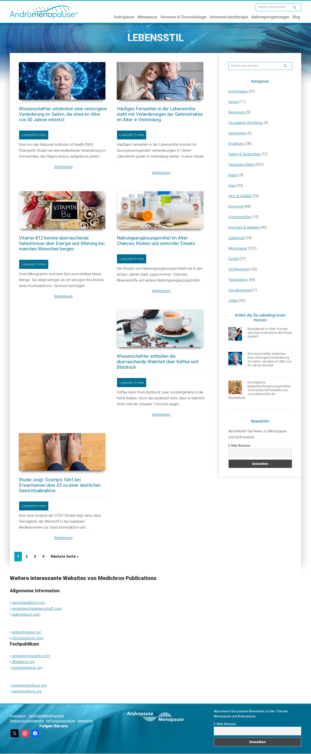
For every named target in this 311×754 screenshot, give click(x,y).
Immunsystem (239, 217)
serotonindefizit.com (28, 602)
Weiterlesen (63, 167)
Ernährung (236, 143)
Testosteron (238, 279)
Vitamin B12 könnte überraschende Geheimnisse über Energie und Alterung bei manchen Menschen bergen (62, 243)
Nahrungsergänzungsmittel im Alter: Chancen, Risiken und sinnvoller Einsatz (156, 240)
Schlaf (233, 259)
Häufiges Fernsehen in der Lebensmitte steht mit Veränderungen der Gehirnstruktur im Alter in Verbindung (160, 114)
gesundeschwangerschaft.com (36, 608)
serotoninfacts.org (26, 691)
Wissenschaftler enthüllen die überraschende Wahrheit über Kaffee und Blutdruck (157, 361)
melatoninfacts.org (26, 668)
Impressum (18, 716)
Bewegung (236, 112)
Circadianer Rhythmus (245, 123)
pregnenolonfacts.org (29, 685)
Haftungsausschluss (60, 721)
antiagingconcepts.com (30, 656)
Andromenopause (44, 12)
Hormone (235, 206)
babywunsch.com (26, 614)
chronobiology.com (27, 638)
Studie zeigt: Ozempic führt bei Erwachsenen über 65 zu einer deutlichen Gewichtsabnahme (60, 485)
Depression (237, 133)
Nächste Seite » (65, 556)
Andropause (238, 91)
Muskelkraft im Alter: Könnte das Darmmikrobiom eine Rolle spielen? (269, 332)
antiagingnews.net (26, 632)
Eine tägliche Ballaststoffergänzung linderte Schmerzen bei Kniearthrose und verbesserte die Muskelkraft (259, 390)
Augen (233, 102)
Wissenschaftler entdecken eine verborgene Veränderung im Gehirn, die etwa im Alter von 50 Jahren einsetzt (63, 114)
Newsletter (85, 721)
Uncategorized (240, 290)
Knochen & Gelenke (244, 227)
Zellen (233, 300)
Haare (233, 175)
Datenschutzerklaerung (27, 721)
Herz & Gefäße (240, 196)
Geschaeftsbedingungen (46, 716)
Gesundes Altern (241, 164)
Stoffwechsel (239, 269)
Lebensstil (236, 238)
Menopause (237, 248)
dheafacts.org (23, 662)
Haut (232, 185)
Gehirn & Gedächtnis (244, 154)
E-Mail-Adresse (239, 445)
